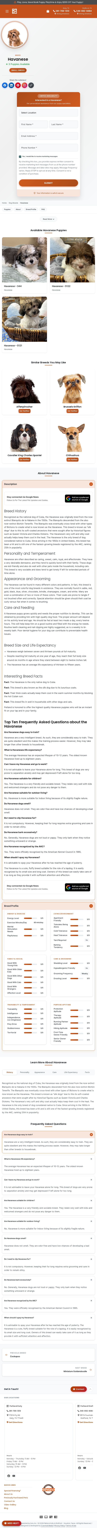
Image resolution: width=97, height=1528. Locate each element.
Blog (6, 1508)
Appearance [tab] (39, 1072)
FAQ (43, 209)
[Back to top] (90, 1389)
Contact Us (9, 1501)
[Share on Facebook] (5, 85)
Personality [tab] (24, 1072)
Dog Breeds (13, 203)
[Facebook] (9, 1476)
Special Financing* (12, 1490)
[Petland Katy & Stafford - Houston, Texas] (14, 11)
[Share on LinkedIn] (11, 85)
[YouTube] (14, 1476)
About (18, 209)
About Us (8, 1494)
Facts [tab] (87, 1072)
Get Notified (24, 411)
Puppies (7, 209)
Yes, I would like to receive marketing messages (39, 156)
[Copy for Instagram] (24, 85)
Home (4, 203)
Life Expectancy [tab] (71, 1072)
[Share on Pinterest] (18, 85)
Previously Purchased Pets (16, 1497)
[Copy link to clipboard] (31, 85)
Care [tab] (54, 1072)
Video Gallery (10, 1504)
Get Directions (15, 1422)
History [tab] (10, 1072)
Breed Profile (31, 209)
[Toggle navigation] (7, 11)
